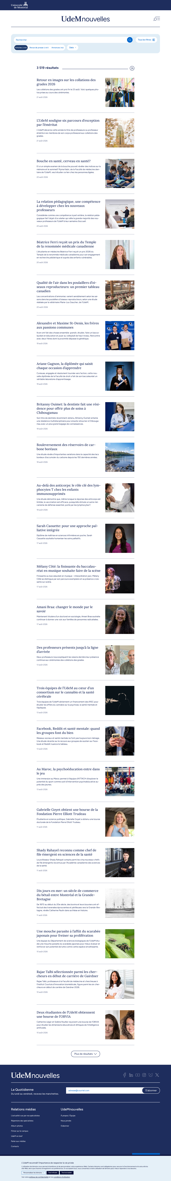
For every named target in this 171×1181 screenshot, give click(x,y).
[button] (156, 18)
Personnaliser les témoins (33, 1173)
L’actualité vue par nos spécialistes (25, 1115)
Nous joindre (66, 1121)
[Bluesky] (150, 1075)
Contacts (15, 1146)
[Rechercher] (130, 40)
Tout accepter (67, 1173)
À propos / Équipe (68, 1115)
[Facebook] (124, 1075)
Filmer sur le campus (19, 1131)
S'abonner (151, 1090)
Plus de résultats (83, 1053)
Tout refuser (52, 1173)
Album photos (17, 1126)
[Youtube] (137, 1075)
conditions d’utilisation (62, 1177)
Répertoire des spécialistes (22, 1121)
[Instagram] (144, 1075)
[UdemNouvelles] (85, 18)
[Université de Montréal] (19, 5)
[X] (157, 1075)
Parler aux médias (18, 1141)
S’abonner (65, 1126)
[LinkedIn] (131, 1075)
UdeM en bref (16, 1136)
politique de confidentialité (38, 1177)
